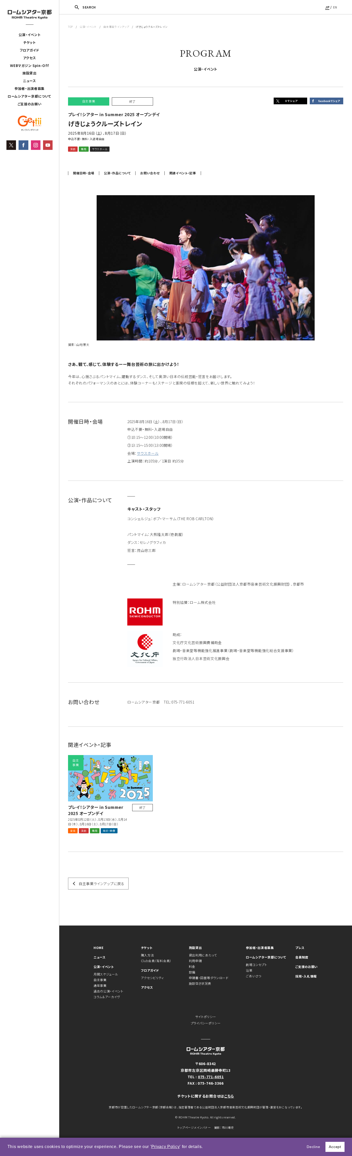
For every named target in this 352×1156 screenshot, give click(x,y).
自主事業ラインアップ (116, 27)
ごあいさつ (253, 976)
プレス (299, 947)
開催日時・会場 (83, 173)
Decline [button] (313, 1147)
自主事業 (100, 980)
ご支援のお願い (30, 103)
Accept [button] (335, 1147)
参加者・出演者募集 (29, 88)
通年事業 (100, 985)
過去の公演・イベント (108, 991)
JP (327, 7)
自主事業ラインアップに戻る (101, 883)
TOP (70, 27)
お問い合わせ (150, 173)
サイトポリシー (205, 1016)
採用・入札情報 (306, 976)
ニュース (29, 80)
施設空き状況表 (200, 983)
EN (335, 7)
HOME (99, 947)
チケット (29, 42)
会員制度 (301, 957)
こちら (229, 1096)
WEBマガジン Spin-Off (29, 65)
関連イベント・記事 (182, 173)
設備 (192, 972)
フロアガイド (29, 50)
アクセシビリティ (152, 977)
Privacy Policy (165, 1146)
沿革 (249, 970)
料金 (192, 966)
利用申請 (195, 960)
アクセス (29, 57)
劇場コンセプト (256, 964)
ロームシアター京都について (29, 96)
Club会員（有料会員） (156, 960)
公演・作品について (117, 173)
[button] (205, 1147)
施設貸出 (29, 73)
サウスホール (147, 453)
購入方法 (147, 955)
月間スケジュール (106, 974)
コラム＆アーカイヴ (107, 997)
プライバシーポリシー (206, 1023)
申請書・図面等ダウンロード (209, 977)
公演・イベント (30, 34)
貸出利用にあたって (203, 955)
